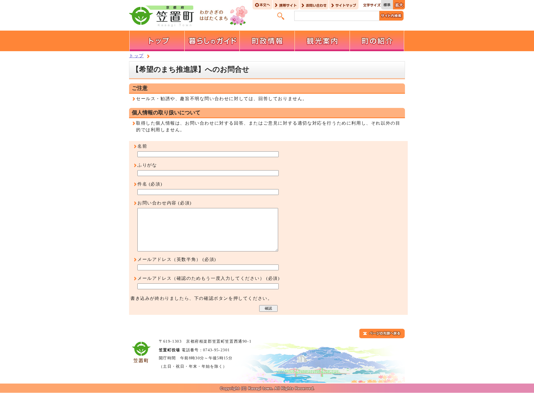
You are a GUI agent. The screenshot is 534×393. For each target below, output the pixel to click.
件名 (142, 184)
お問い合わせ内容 (157, 203)
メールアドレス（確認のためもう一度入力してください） (201, 278)
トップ (136, 55)
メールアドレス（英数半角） (169, 259)
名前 (142, 146)
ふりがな (147, 165)
